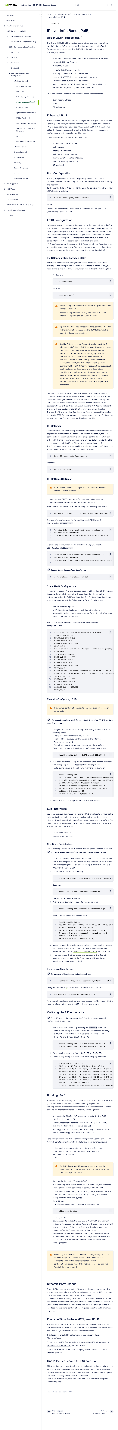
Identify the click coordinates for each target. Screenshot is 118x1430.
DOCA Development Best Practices (22, 47)
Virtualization (19, 157)
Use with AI (55, 23)
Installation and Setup (14, 26)
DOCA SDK (10, 15)
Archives (9, 215)
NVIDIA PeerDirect (23, 118)
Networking (26, 5)
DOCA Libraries (14, 52)
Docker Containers (21, 168)
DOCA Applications (13, 184)
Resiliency (17, 163)
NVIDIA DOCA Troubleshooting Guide (20, 205)
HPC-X (16, 173)
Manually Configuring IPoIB (85, 951)
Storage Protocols (20, 152)
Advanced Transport (23, 107)
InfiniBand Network (21, 81)
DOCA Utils (13, 57)
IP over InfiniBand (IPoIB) (25, 102)
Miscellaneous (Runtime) (15, 210)
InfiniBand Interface (23, 86)
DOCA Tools (10, 189)
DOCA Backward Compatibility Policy (22, 42)
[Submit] (78, 5)
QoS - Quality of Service (25, 97)
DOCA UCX (15, 68)
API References (12, 200)
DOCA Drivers (14, 63)
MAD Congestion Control (25, 141)
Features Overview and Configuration (20, 74)
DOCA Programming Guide (16, 31)
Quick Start (10, 21)
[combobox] (91, 5)
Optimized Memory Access (26, 113)
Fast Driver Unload (21, 178)
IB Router (19, 136)
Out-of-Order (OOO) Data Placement (25, 129)
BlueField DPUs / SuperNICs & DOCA (71, 14)
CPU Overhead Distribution (26, 123)
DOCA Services (12, 194)
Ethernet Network (20, 147)
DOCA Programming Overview (20, 36)
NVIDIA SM (20, 92)
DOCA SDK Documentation (44, 5)
